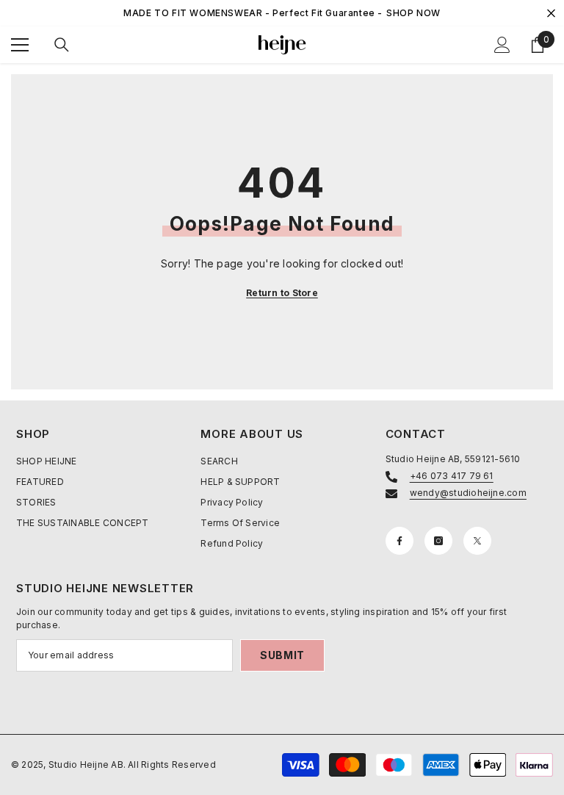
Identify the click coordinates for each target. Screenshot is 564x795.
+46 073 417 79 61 (452, 475)
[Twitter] (477, 541)
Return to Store (282, 292)
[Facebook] (399, 541)
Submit (282, 655)
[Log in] (502, 45)
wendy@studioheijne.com (468, 492)
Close (551, 13)
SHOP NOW (413, 12)
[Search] (61, 45)
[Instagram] (438, 541)
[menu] (20, 45)
